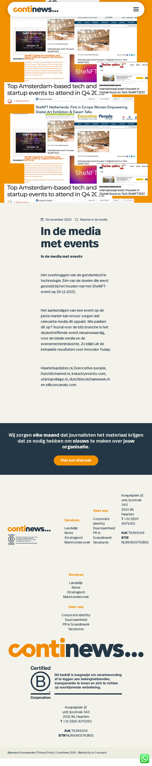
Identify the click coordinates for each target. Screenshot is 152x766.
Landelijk (71, 528)
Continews (62, 752)
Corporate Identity (76, 615)
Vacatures (100, 542)
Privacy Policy (46, 752)
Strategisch (74, 538)
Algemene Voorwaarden (22, 752)
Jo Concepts (99, 752)
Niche (69, 533)
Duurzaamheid (104, 528)
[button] (138, 9)
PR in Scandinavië (76, 624)
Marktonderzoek (77, 542)
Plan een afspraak (76, 460)
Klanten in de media (93, 219)
